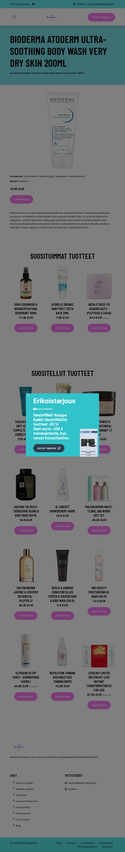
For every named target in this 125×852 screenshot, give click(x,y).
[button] (48, 448)
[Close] (28, 395)
